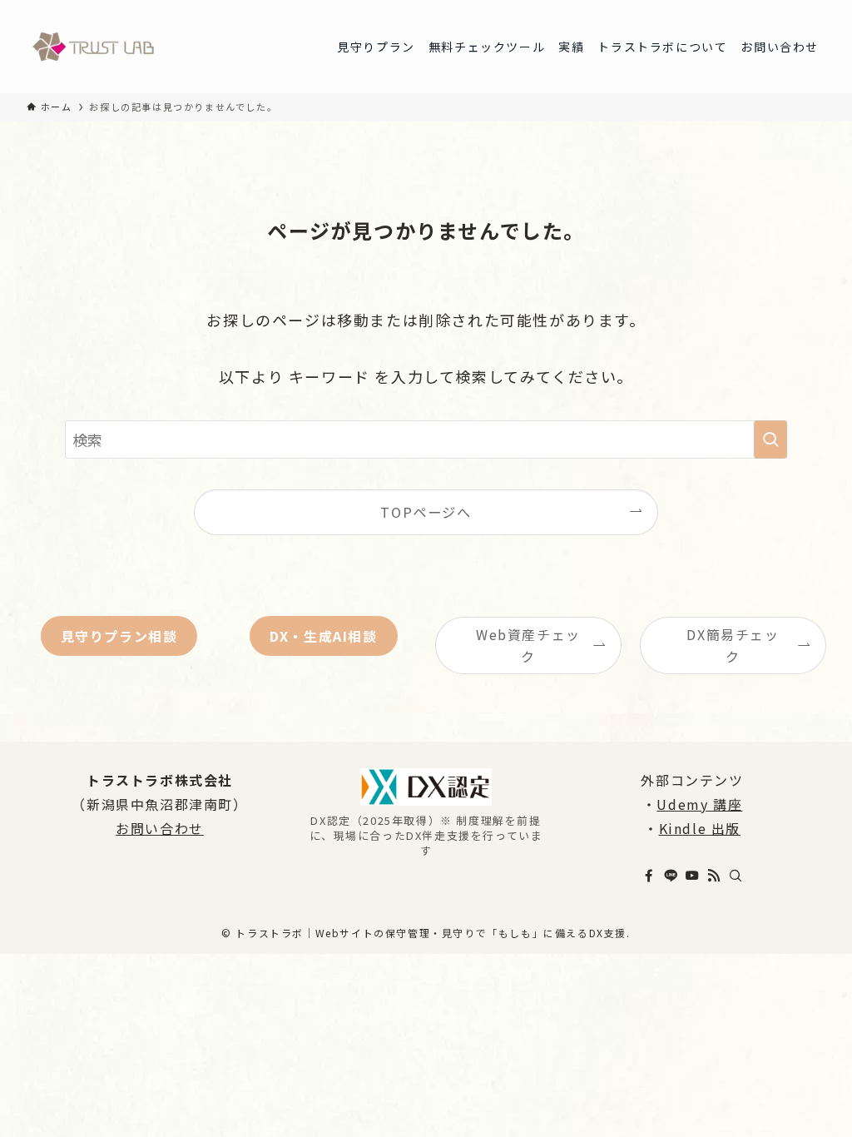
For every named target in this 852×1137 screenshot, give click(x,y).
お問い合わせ (160, 828)
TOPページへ (425, 512)
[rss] (714, 875)
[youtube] (692, 875)
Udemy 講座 (699, 804)
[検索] (735, 875)
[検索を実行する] (770, 439)
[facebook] (649, 875)
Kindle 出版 (700, 828)
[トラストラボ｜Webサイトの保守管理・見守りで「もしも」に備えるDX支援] (93, 46)
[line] (670, 875)
